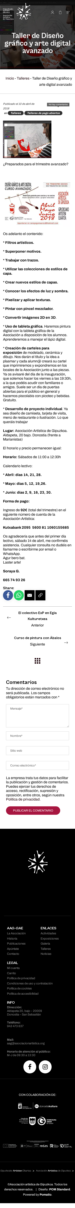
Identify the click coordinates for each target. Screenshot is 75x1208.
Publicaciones (16, 943)
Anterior (37, 619)
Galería (45, 943)
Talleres (23, 78)
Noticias (46, 953)
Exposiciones (50, 938)
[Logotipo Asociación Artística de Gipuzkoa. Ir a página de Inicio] (22, 12)
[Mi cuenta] (52, 12)
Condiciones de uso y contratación (30, 983)
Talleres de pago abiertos (43, 113)
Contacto (13, 953)
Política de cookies (19, 988)
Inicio (10, 78)
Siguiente (37, 641)
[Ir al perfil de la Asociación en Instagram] (45, 1067)
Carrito (11, 973)
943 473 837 (15, 1026)
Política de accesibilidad (23, 993)
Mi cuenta (13, 968)
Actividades (48, 933)
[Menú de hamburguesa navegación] (68, 12)
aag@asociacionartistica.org (26, 1043)
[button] (30, 595)
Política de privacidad (23, 799)
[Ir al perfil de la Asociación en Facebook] (29, 1067)
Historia (12, 938)
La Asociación (16, 933)
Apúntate (13, 948)
